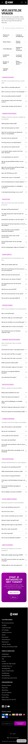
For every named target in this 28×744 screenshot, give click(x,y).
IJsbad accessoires (7, 648)
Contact (4, 677)
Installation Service (6, 672)
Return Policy (5, 713)
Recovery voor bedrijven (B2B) (9, 662)
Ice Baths (4, 641)
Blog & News (5, 706)
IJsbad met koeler (6, 643)
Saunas (4, 651)
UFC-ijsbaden (5, 646)
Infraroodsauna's (6, 655)
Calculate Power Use (7, 682)
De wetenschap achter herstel (9, 694)
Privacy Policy (5, 711)
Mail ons (13, 613)
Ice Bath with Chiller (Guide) (9, 679)
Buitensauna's (5, 658)
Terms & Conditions (6, 708)
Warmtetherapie (6, 691)
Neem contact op (13, 608)
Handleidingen (5, 670)
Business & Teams (6, 701)
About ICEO (5, 704)
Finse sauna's (5, 653)
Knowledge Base (6, 684)
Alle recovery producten (8, 639)
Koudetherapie (5, 689)
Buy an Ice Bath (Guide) (8, 687)
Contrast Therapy (6, 660)
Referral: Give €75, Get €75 (9, 715)
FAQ (3, 675)
